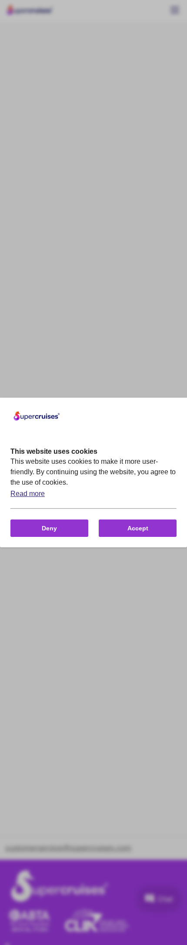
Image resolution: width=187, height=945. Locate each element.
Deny (49, 528)
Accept (137, 528)
